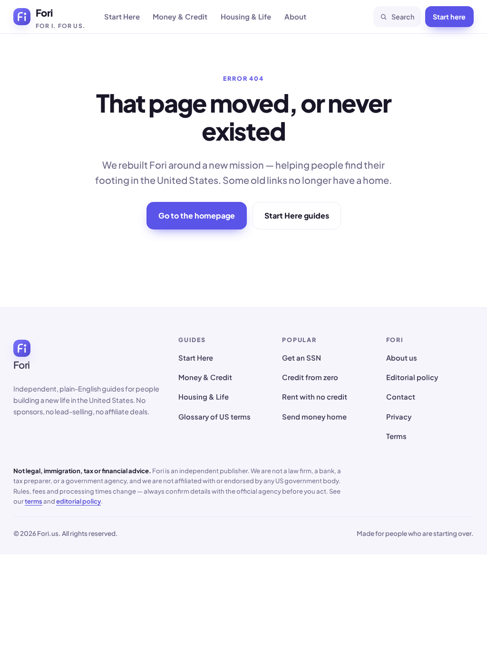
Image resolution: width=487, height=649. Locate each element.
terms (33, 501)
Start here (449, 16)
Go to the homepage (196, 215)
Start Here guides (296, 215)
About (295, 16)
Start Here (122, 16)
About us (401, 357)
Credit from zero (310, 377)
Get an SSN (301, 357)
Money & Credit (180, 16)
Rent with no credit (314, 396)
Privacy (398, 416)
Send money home (314, 416)
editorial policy (78, 501)
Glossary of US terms (214, 416)
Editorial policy (412, 377)
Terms (396, 436)
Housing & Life (246, 16)
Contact (400, 396)
